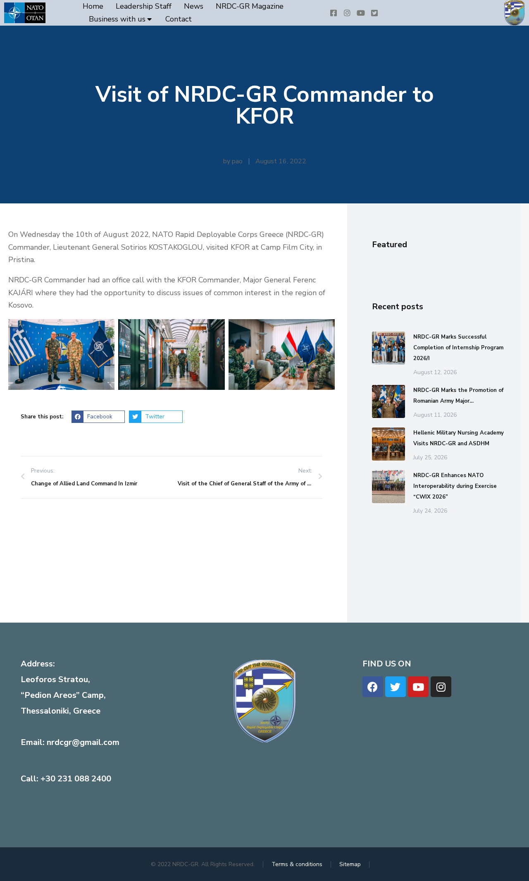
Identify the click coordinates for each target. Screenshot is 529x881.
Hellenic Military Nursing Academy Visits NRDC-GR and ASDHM (458, 438)
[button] (98, 417)
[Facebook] (372, 686)
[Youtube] (418, 686)
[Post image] (388, 348)
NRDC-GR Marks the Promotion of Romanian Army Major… (458, 396)
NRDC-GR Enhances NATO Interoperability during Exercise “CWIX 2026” (455, 486)
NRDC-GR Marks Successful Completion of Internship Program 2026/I (458, 347)
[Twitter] (395, 686)
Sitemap (350, 864)
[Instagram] (441, 686)
